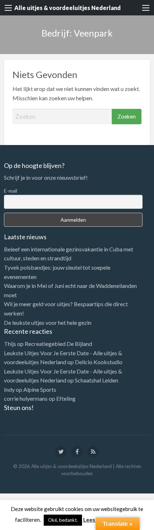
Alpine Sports (39, 389)
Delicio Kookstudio (98, 361)
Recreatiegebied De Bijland (58, 343)
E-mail (10, 191)
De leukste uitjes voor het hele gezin (47, 322)
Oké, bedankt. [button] (63, 520)
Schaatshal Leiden (96, 380)
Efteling (66, 398)
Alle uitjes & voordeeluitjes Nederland (67, 7)
